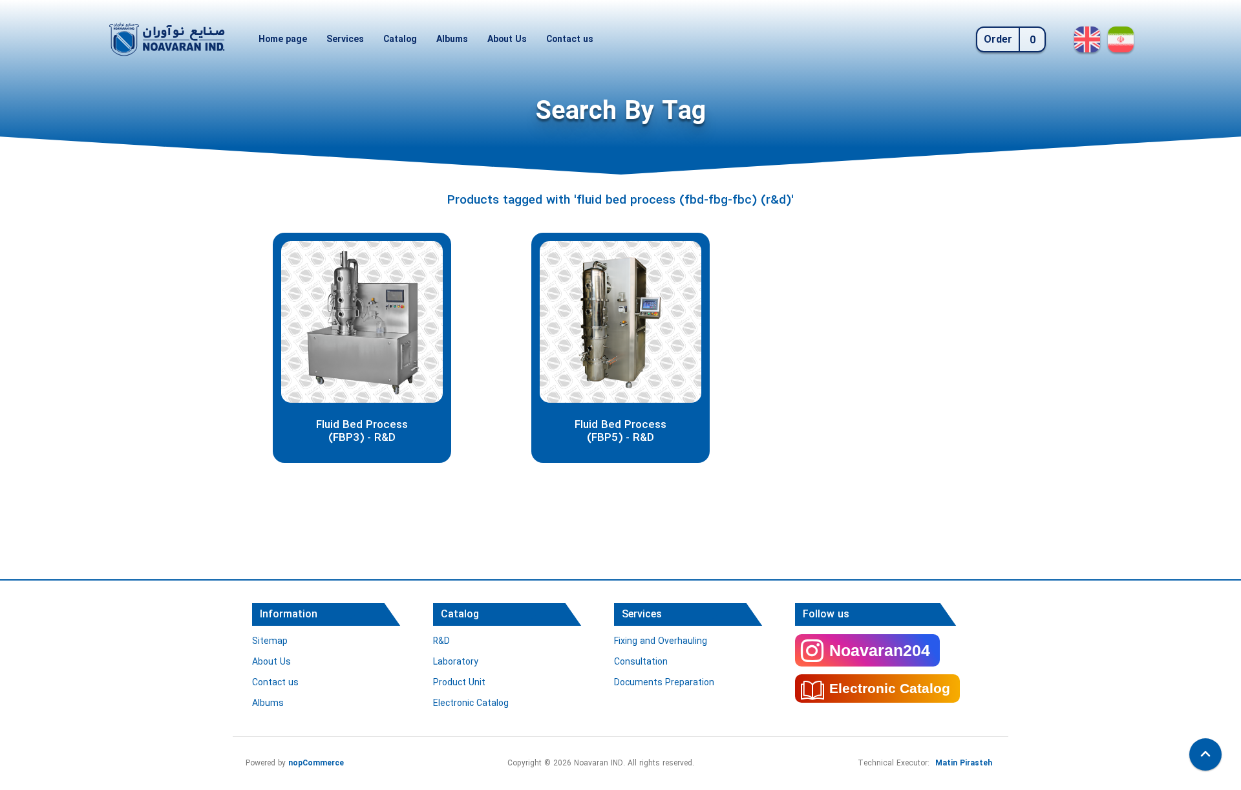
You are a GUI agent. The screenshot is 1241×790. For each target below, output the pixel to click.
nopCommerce (316, 763)
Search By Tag (621, 112)
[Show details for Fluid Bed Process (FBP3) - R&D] (362, 322)
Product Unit (459, 683)
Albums (452, 39)
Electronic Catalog (471, 703)
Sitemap (270, 641)
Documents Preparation (664, 683)
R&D (441, 641)
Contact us (569, 39)
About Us (507, 39)
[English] (1087, 39)
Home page (283, 39)
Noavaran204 (879, 650)
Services (345, 39)
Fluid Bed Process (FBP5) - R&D (620, 432)
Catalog (400, 39)
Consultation (641, 662)
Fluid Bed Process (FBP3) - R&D (362, 432)
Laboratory (455, 662)
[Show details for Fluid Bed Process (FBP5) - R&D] (620, 322)
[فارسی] (1121, 39)
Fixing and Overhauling (660, 641)
